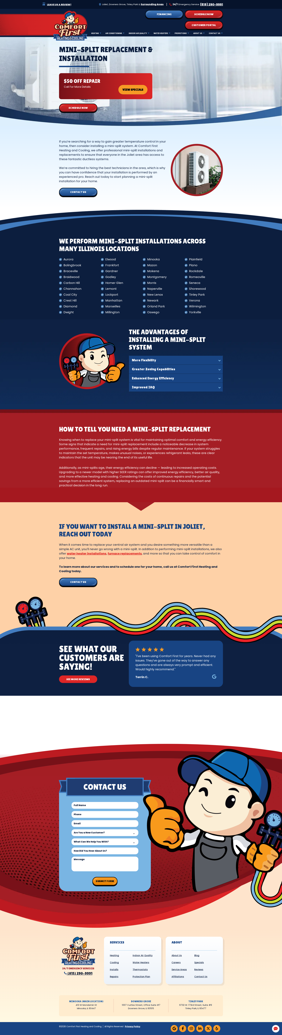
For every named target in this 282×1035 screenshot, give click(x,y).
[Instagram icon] (191, 1028)
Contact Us (214, 33)
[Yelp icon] (216, 1028)
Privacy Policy (132, 1026)
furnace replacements (125, 553)
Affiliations (178, 976)
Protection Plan (141, 976)
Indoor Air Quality (138, 33)
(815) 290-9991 (211, 4)
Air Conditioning (113, 33)
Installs (114, 969)
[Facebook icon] (182, 1028)
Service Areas (179, 969)
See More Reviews (78, 679)
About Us (197, 33)
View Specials (132, 89)
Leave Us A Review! (59, 4)
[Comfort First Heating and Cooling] (70, 25)
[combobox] (105, 832)
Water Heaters (161, 33)
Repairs (114, 976)
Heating (95, 33)
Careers (176, 962)
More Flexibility (144, 360)
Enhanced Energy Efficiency (153, 378)
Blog (196, 955)
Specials (199, 962)
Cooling (114, 962)
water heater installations (86, 553)
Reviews (198, 969)
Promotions (181, 33)
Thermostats (140, 969)
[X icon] (208, 1028)
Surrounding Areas (152, 4)
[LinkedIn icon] (199, 1028)
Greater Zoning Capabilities (153, 369)
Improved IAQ (143, 387)
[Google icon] (174, 1028)
